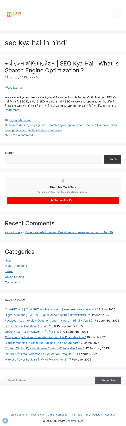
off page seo (38, 125)
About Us (110, 414)
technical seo (37, 130)
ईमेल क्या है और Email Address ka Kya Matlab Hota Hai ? (39, 354)
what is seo (54, 130)
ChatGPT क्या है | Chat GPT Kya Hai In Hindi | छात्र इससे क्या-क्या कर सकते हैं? (51, 309)
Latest (9, 271)
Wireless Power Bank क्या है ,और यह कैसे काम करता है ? (37, 359)
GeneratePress (74, 420)
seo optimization (16, 130)
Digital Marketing (20, 120)
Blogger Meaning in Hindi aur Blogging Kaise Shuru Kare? (42, 342)
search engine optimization (66, 125)
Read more (12, 109)
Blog (8, 260)
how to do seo (18, 125)
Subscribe (108, 380)
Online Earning (14, 276)
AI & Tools (76, 414)
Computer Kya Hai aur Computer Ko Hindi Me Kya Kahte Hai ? (45, 337)
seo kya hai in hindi (104, 125)
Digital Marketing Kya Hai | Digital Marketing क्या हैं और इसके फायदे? (46, 315)
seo (87, 125)
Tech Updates (94, 414)
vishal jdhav (13, 232)
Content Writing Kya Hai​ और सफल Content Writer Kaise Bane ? (45, 348)
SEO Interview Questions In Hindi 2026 (30, 326)
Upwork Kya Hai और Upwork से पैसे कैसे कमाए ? (33, 331)
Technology (12, 282)
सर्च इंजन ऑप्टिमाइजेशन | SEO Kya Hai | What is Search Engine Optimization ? (62, 67)
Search (9, 152)
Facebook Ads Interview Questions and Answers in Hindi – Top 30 (69, 232)
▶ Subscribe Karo (63, 200)
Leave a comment (21, 135)
